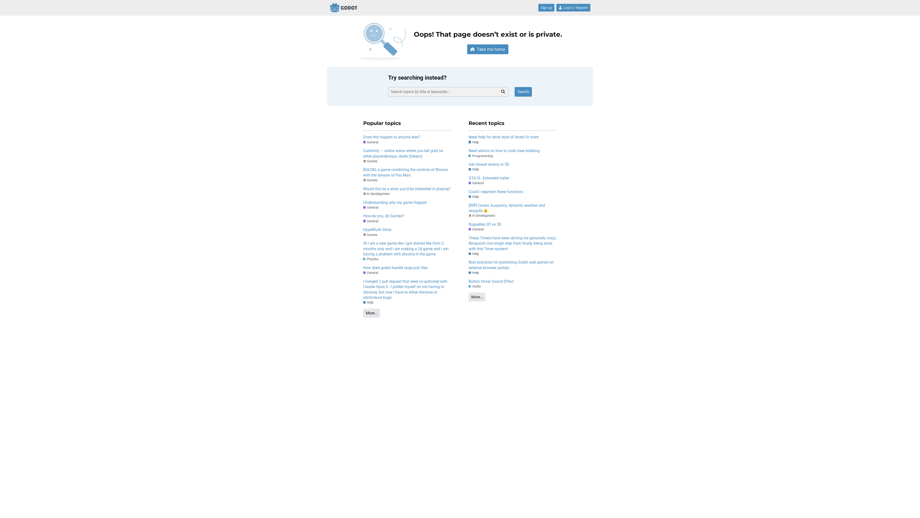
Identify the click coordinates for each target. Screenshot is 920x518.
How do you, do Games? (383, 216)
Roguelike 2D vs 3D (485, 224)
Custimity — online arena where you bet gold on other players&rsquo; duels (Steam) (403, 153)
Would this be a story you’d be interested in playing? (407, 189)
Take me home (491, 49)
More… (371, 313)
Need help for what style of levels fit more (504, 137)
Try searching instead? (417, 77)
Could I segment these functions (496, 191)
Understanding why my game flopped (394, 202)
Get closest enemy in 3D (489, 164)
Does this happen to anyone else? (391, 137)
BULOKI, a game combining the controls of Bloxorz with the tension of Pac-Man (405, 172)
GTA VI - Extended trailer (489, 178)
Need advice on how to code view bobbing (504, 150)
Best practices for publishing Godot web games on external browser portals (511, 265)
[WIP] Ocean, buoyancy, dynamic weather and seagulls (507, 208)
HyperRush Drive (377, 229)
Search (523, 91)
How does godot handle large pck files (395, 267)
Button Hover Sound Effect (491, 281)
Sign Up (546, 8)
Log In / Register (576, 8)
